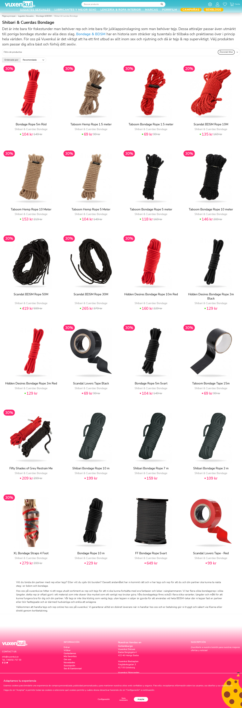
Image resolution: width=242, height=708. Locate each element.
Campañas (190, 9)
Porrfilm (169, 9)
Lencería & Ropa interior (121, 9)
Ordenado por (11, 59)
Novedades (69, 662)
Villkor (67, 650)
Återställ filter (226, 52)
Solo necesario (123, 699)
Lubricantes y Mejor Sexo (75, 9)
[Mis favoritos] (225, 4)
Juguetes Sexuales (35, 9)
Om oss (67, 659)
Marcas (151, 9)
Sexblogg (213, 9)
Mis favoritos (70, 656)
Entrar (67, 647)
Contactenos (70, 653)
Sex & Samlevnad (73, 668)
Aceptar (141, 699)
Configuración (104, 699)
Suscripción (69, 665)
